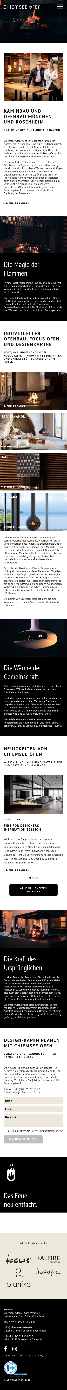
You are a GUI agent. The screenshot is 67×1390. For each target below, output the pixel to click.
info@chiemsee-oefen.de (27, 1092)
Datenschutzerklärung (31, 1355)
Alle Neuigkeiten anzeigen (33, 890)
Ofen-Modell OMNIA (51, 546)
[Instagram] (17, 1349)
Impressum (10, 1355)
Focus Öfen (36, 174)
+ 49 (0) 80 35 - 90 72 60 (26, 1089)
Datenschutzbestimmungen (46, 1130)
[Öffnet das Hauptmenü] (60, 6)
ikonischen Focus (19, 543)
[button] (22, 6)
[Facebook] (8, 1349)
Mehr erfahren (18, 203)
